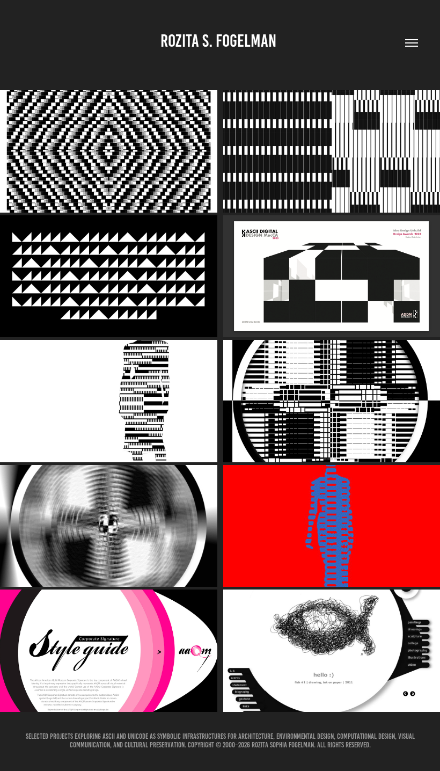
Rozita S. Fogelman (220, 40)
